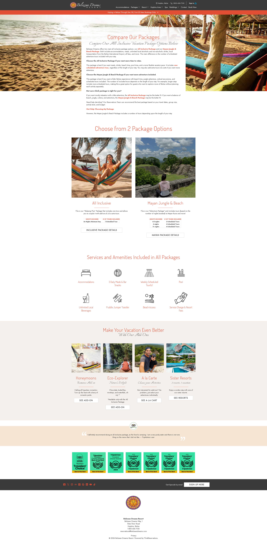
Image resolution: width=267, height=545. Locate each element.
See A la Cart (149, 400)
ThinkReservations (151, 538)
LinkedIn (87, 484)
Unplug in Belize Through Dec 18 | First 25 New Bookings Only (132, 12)
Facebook (64, 484)
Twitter (68, 484)
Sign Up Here (196, 484)
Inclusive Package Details (101, 230)
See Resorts (181, 397)
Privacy (133, 535)
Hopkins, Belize (163, 3)
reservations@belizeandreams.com (133, 531)
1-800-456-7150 (178, 3)
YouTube (91, 484)
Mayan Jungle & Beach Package (131, 98)
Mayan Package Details (165, 235)
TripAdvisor (76, 484)
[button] (157, 12)
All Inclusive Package (147, 49)
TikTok (94, 484)
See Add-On (86, 400)
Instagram (72, 484)
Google (83, 484)
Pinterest (79, 484)
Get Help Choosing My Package (100, 109)
